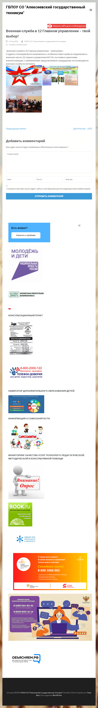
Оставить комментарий (18, 45)
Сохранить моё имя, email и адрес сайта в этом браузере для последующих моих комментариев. (49, 189)
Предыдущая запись (16, 128)
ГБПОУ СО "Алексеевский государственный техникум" (45, 41)
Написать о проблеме (25, 235)
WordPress (57, 695)
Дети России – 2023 (82, 128)
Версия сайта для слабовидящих (69, 26)
